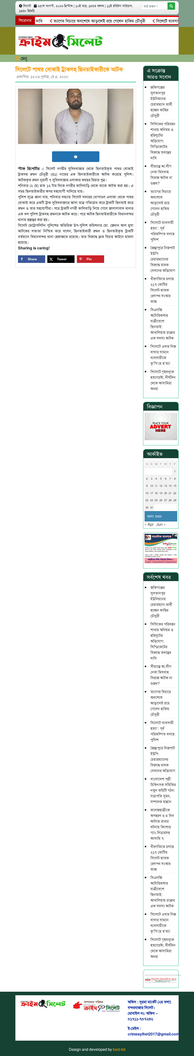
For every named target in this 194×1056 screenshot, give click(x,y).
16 (147, 493)
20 (165, 493)
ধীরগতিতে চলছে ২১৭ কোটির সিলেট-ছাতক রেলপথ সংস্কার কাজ (162, 290)
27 (165, 500)
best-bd (119, 1049)
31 (151, 507)
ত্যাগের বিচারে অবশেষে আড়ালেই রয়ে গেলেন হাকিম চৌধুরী (89, 20)
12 (160, 485)
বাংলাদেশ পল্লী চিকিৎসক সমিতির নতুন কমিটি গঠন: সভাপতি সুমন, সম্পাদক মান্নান (163, 790)
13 (165, 485)
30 (147, 507)
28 (170, 500)
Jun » (161, 524)
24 (151, 500)
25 (156, 500)
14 (170, 485)
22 (174, 493)
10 (151, 485)
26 (160, 500)
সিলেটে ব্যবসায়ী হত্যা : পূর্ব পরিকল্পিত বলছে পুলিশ (162, 231)
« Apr (149, 524)
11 (156, 485)
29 (174, 500)
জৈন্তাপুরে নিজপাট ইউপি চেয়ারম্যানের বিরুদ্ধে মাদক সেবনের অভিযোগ (162, 259)
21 (170, 493)
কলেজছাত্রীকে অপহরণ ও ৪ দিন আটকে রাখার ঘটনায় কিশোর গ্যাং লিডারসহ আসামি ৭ (162, 824)
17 (151, 493)
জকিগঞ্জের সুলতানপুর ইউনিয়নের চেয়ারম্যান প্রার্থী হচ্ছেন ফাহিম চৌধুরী (161, 101)
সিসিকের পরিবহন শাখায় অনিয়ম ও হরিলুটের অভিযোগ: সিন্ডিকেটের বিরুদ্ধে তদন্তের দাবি (162, 141)
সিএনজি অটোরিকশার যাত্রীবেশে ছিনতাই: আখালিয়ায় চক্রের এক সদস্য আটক (162, 324)
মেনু (23, 58)
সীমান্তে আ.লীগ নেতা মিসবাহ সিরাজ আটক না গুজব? (161, 174)
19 (160, 493)
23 (147, 500)
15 (174, 485)
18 (156, 493)
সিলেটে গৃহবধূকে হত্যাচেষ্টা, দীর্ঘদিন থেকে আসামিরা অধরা (163, 380)
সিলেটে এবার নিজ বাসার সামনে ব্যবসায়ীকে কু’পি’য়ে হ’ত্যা (163, 354)
